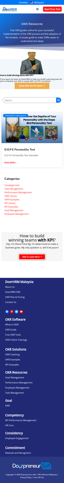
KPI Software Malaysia (47, 474)
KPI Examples (11, 206)
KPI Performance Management (20, 420)
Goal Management (13, 210)
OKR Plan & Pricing (15, 296)
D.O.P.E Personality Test (19, 149)
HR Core (9, 425)
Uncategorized (11, 185)
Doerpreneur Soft (28, 474)
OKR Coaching (12, 354)
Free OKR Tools (13, 334)
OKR (7, 405)
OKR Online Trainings (16, 339)
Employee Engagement (17, 438)
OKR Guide (10, 329)
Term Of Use (38, 477)
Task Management (13, 188)
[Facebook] (7, 311)
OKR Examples (11, 199)
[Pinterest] (12, 311)
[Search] (58, 100)
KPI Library (10, 203)
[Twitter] (16, 311)
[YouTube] (21, 311)
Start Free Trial (52, 9)
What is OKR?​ (12, 324)
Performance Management (18, 192)
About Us (10, 286)
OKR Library (10, 195)
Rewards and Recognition (18, 452)
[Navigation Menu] (37, 9)
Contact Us (10, 302)
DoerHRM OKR (12, 291)
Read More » (10, 162)
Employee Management (16, 213)
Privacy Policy (25, 477)
